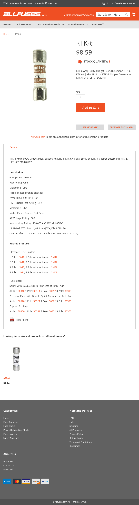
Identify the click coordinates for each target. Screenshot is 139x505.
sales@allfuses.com (46, 3)
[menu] (69, 24)
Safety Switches (11, 437)
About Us (8, 461)
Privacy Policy (76, 434)
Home (6, 34)
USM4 (21, 272)
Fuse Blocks (9, 425)
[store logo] (25, 14)
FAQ (72, 417)
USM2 (21, 262)
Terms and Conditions (81, 442)
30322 (52, 301)
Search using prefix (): (79, 14)
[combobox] (113, 14)
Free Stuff (8, 469)
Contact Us (8, 465)
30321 (36, 301)
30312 (52, 291)
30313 (68, 291)
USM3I (53, 267)
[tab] (13, 147)
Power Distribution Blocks (16, 429)
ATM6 (6, 378)
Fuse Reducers (10, 422)
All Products (76, 429)
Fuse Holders (10, 434)
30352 (52, 311)
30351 (36, 311)
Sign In (105, 3)
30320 (21, 301)
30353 (68, 311)
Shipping (74, 425)
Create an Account (125, 3)
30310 (21, 291)
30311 (36, 291)
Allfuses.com (38, 136)
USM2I (53, 262)
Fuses (6, 417)
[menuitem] (7, 24)
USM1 (21, 257)
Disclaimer (75, 445)
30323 (68, 301)
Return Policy (76, 437)
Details (13, 147)
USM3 (21, 267)
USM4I (53, 272)
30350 (21, 311)
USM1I (53, 257)
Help (72, 422)
